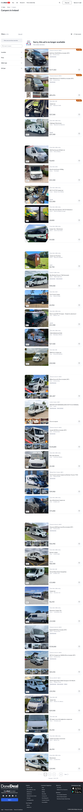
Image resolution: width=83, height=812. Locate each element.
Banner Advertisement (62, 796)
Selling (43, 791)
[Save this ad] (79, 69)
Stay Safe (44, 793)
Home (8, 7)
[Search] (3, 46)
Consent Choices (45, 800)
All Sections (29, 791)
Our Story (59, 787)
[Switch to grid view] (71, 34)
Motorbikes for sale (31, 789)
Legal (2, 809)
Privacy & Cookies (9, 809)
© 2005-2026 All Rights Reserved (75, 809)
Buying (43, 789)
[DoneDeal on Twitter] (6, 796)
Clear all (20, 34)
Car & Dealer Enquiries (62, 794)
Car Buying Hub (30, 800)
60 (60, 774)
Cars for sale (29, 787)
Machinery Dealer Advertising (63, 798)
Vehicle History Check (31, 795)
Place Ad (67, 2)
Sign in (9, 799)
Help (43, 787)
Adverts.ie (29, 807)
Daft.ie (28, 805)
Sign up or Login (77, 2)
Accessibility (44, 802)
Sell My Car (29, 793)
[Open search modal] (60, 2)
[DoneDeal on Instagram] (16, 796)
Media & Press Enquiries (62, 789)
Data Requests (45, 798)
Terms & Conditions (18, 809)
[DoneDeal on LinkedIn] (12, 796)
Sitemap (28, 798)
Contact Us (44, 795)
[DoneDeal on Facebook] (3, 796)
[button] (30, 2)
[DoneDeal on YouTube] (9, 796)
